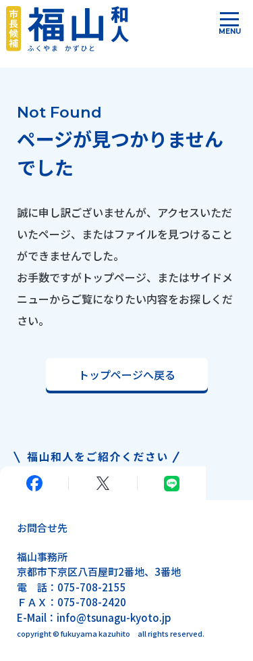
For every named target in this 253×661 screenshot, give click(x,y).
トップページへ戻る (126, 374)
